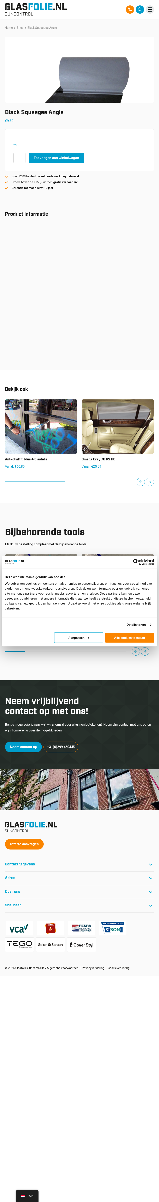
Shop (20, 27)
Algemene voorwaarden (62, 968)
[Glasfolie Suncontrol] (36, 9)
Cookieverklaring (119, 968)
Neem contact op (23, 747)
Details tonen (136, 624)
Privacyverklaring (93, 968)
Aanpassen (76, 637)
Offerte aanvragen (24, 844)
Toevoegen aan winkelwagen (56, 158)
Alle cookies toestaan (129, 637)
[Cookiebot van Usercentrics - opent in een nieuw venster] (136, 562)
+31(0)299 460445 (61, 747)
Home (9, 27)
